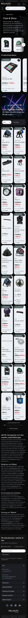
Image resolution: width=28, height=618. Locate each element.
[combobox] (15, 8)
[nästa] (23, 45)
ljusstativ (10, 521)
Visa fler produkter (13, 428)
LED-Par (14, 473)
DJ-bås (19, 496)
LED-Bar (22, 473)
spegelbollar (14, 486)
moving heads (13, 468)
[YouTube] (19, 605)
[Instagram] (7, 605)
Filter (4, 122)
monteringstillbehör (6, 523)
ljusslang (11, 505)
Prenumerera (5, 554)
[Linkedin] (15, 605)
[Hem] (3, 14)
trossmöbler (4, 498)
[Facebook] (11, 605)
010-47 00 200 (8, 578)
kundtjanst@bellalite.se (10, 576)
